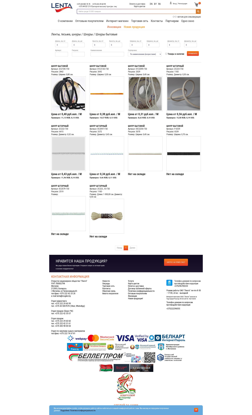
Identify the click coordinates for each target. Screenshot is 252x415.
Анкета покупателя (110, 293)
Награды (106, 283)
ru (159, 3)
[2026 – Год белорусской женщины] (126, 386)
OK (196, 410)
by (155, 3)
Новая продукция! (135, 298)
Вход (175, 4)
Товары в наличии (175, 54)
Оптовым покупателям (89, 21)
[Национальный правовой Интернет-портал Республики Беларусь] (75, 346)
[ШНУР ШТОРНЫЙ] (183, 93)
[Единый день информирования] (106, 368)
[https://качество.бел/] (141, 368)
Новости (106, 281)
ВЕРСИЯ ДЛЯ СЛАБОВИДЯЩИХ (189, 17)
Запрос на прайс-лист (176, 262)
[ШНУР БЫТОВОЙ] (68, 93)
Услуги (131, 281)
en (151, 3)
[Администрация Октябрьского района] (171, 346)
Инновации (114, 27)
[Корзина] (196, 5)
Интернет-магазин (117, 21)
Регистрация (182, 4)
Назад (119, 248)
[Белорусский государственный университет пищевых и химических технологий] (169, 357)
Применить (193, 53)
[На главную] (62, 6)
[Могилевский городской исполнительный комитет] (143, 346)
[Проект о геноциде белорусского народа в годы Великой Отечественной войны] (122, 368)
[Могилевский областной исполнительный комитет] (118, 346)
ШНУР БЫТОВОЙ (59, 66)
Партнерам (172, 21)
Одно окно (187, 21)
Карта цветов (139, 6)
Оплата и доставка (137, 4)
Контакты (157, 21)
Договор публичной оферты (140, 288)
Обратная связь (109, 291)
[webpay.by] (126, 338)
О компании (65, 21)
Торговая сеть (139, 21)
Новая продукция (134, 27)
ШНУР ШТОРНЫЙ (175, 66)
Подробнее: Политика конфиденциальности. (78, 410)
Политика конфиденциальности (141, 291)
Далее (132, 248)
